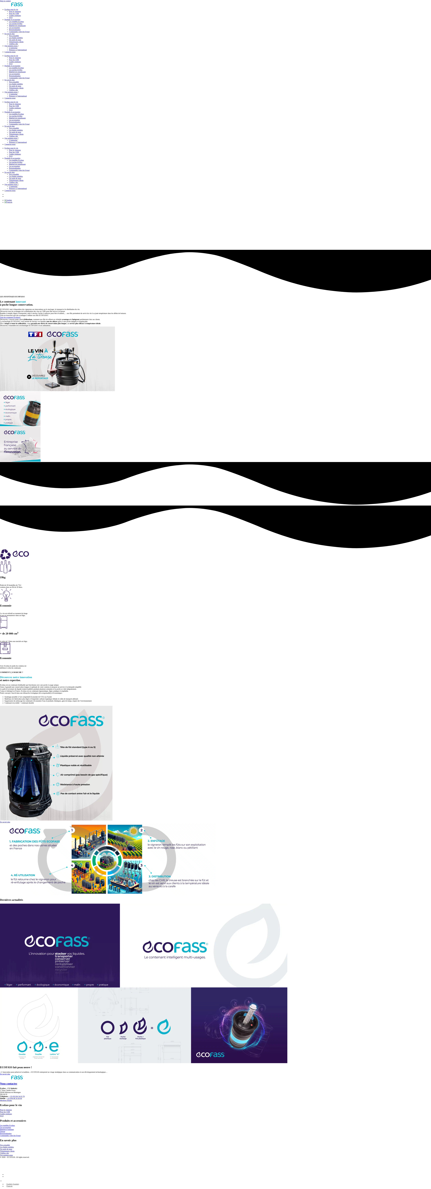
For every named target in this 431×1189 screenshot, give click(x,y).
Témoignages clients (16, 42)
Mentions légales (6, 1100)
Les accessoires (14, 28)
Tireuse (2, 1131)
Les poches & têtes (15, 24)
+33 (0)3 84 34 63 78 (17, 1096)
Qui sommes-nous (6, 1155)
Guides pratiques (15, 15)
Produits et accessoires (12, 20)
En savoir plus (9, 34)
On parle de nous (15, 40)
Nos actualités (14, 36)
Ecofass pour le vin (11, 9)
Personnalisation (15, 30)
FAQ (11, 18)
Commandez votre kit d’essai (19, 32)
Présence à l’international (18, 50)
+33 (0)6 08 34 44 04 (14, 1098)
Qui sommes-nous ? (11, 46)
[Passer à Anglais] (8, 200)
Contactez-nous (9, 52)
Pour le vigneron (15, 11)
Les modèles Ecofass (16, 22)
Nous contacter (8, 1083)
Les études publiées (16, 38)
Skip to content (5, 1)
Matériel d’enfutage (7, 1129)
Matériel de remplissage (17, 26)
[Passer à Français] (8, 202)
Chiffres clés (13, 44)
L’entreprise (13, 48)
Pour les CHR (14, 13)
